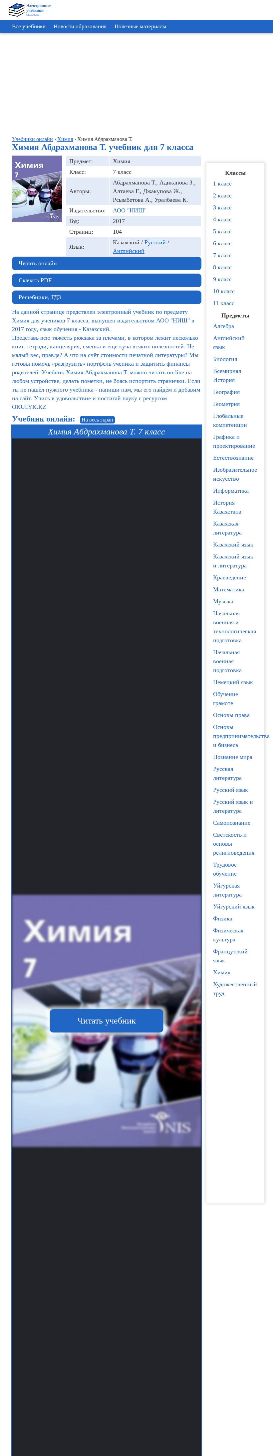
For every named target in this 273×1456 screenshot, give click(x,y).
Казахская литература (227, 528)
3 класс (222, 207)
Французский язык (230, 956)
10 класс (224, 291)
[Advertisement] (138, 83)
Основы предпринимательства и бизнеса (237, 736)
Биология (225, 359)
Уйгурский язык (234, 906)
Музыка (223, 601)
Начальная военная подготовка (227, 661)
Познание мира (232, 757)
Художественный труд (235, 989)
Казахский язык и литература (233, 561)
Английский (128, 251)
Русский (155, 242)
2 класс (222, 195)
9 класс (222, 279)
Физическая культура (228, 935)
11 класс (223, 303)
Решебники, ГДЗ (40, 297)
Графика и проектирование (234, 441)
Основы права (231, 715)
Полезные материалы (140, 26)
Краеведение (229, 577)
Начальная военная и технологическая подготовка (234, 627)
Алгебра (223, 326)
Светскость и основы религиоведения (233, 843)
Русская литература (227, 773)
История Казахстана (227, 507)
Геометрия (226, 404)
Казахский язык (233, 544)
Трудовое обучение (225, 869)
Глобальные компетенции (230, 420)
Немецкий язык (233, 682)
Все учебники (29, 26)
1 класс (222, 183)
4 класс (222, 219)
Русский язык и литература (233, 806)
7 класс (222, 255)
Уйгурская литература (227, 890)
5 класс (222, 231)
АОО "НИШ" (129, 210)
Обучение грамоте (225, 698)
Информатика (231, 490)
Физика (222, 918)
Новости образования (80, 26)
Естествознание (233, 457)
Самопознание (231, 822)
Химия (221, 972)
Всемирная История (227, 375)
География (226, 392)
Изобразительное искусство (235, 474)
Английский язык (229, 342)
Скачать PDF (35, 280)
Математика (228, 589)
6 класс (222, 243)
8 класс (222, 267)
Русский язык (230, 790)
